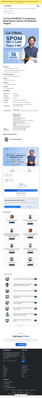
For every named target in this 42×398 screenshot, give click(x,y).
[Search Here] (34, 6)
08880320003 (7, 385)
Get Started (21, 344)
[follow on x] (6, 360)
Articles (4, 374)
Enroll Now (21, 190)
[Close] (41, 1)
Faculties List (24, 367)
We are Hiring (12, 390)
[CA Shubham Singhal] (6, 139)
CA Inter (16, 8)
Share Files (5, 371)
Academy (23, 357)
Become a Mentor (25, 369)
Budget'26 (24, 372)
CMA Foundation (27, 8)
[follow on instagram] (10, 360)
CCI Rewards (24, 371)
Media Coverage (20, 390)
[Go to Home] (32, 6)
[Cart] (36, 6)
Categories (24, 376)
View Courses (11, 222)
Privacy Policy (21, 392)
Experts (4, 376)
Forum (4, 367)
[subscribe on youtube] (12, 360)
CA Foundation (10, 8)
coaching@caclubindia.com (10, 387)
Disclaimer (14, 392)
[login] (38, 6)
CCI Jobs (23, 359)
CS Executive (5, 11)
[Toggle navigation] (30, 6)
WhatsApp (7, 383)
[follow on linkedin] (8, 360)
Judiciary (5, 372)
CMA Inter (33, 8)
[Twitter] (20, 195)
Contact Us (27, 392)
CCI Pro (23, 361)
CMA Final (21, 8)
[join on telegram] (14, 360)
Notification (5, 369)
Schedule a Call (13, 206)
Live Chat (30, 206)
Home (23, 352)
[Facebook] (18, 195)
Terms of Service (33, 390)
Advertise (26, 390)
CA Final (4, 8)
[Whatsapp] (22, 195)
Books (23, 355)
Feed (22, 374)
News (4, 365)
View (35, 284)
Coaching (8, 6)
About (6, 390)
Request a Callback (8, 381)
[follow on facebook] (4, 360)
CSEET (10, 11)
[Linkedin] (24, 195)
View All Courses (21, 325)
